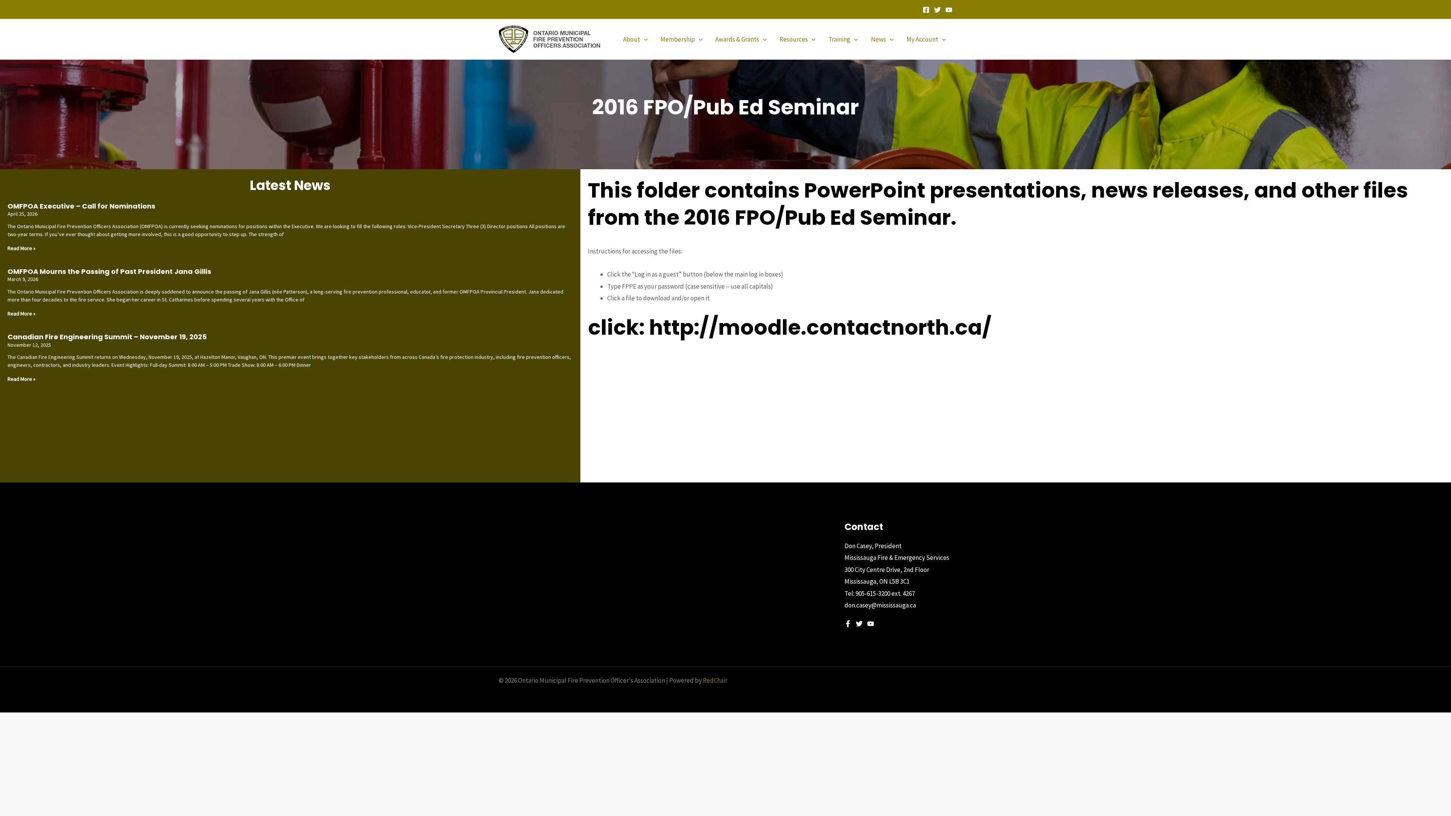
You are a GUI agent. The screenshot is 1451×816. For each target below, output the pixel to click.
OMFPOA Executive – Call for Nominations (81, 206)
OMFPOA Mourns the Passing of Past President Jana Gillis (109, 271)
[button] (644, 39)
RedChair (715, 680)
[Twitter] (937, 9)
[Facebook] (926, 9)
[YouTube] (948, 9)
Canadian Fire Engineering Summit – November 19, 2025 (107, 337)
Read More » (22, 248)
